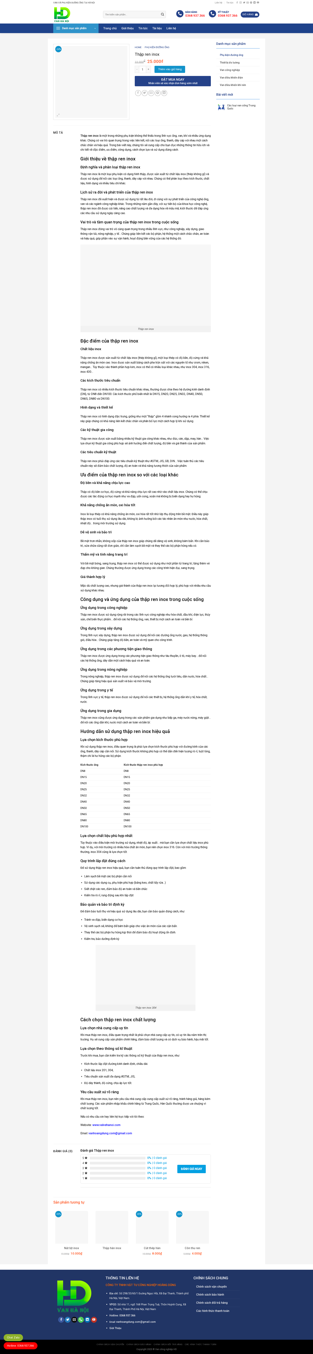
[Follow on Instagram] (240, 2)
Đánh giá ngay (191, 1169)
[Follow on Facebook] (237, 2)
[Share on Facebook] (138, 93)
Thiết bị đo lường (230, 62)
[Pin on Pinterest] (158, 93)
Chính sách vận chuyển (211, 1286)
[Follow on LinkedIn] (254, 2)
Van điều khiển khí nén (233, 85)
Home (138, 47)
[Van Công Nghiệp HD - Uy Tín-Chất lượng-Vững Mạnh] (75, 14)
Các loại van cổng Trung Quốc (241, 107)
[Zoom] (58, 115)
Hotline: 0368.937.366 (20, 1345)
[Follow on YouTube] (258, 2)
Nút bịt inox (71, 1248)
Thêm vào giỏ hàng (170, 69)
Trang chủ (110, 28)
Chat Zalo (13, 1337)
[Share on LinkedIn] (164, 93)
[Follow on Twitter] (244, 2)
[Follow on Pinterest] (251, 2)
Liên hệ (218, 2)
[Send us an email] (248, 2)
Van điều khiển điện (231, 77)
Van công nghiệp (230, 70)
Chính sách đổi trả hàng (212, 1302)
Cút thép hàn (152, 1248)
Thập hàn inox (112, 1248)
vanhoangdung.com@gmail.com (110, 1133)
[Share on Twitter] (145, 93)
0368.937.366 (127, 1315)
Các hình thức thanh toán (212, 1311)
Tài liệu (157, 28)
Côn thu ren (192, 1248)
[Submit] (162, 15)
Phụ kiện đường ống (231, 55)
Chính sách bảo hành (210, 1294)
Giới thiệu (127, 28)
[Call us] (81, 1320)
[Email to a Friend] (151, 93)
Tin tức (229, 2)
